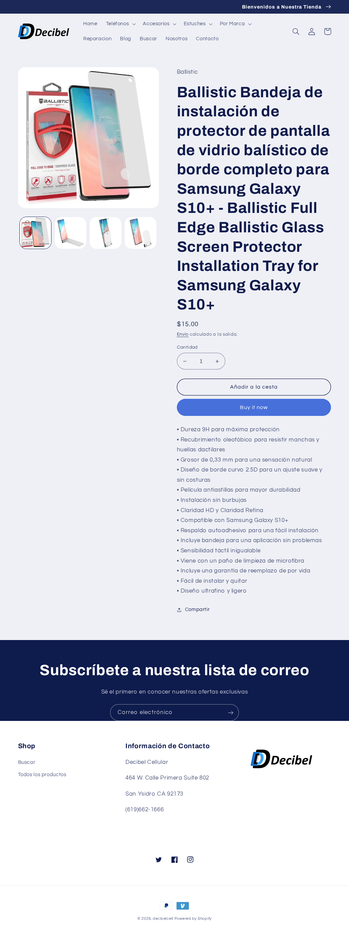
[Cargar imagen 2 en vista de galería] (70, 232)
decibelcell (163, 918)
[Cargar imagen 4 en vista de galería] (140, 232)
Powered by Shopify (193, 918)
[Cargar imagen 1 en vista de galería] (35, 232)
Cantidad (187, 347)
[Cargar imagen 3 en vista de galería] (105, 232)
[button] (120, 23)
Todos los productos (42, 774)
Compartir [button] (197, 609)
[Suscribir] (231, 712)
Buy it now (254, 407)
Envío (183, 334)
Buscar (26, 762)
